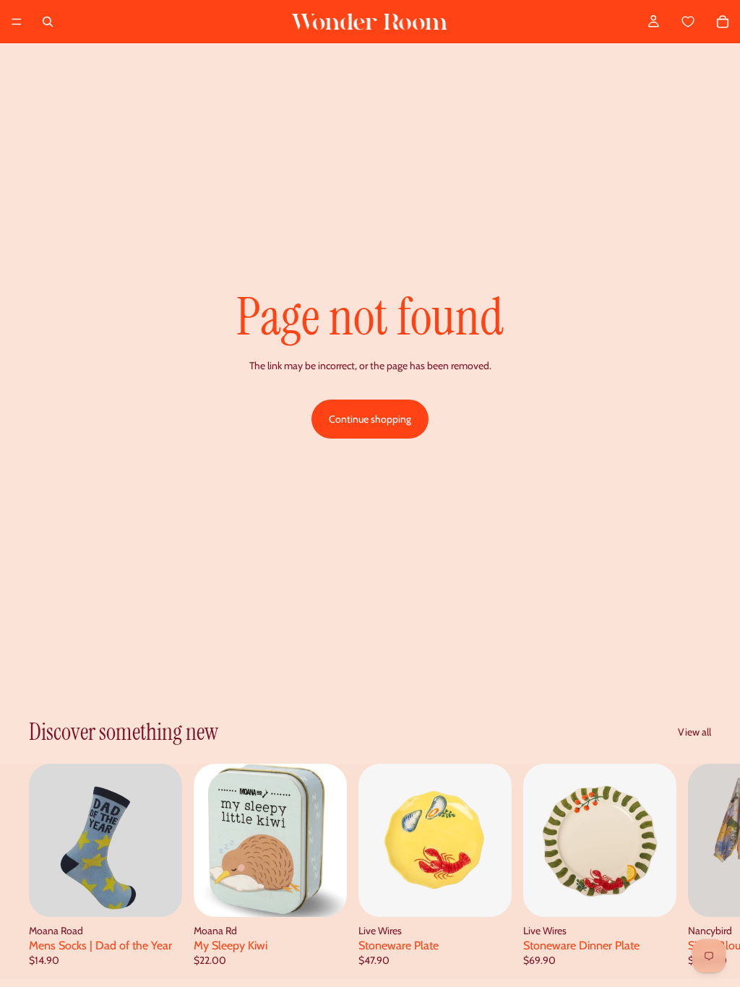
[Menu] (16, 21)
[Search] (48, 22)
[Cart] (704, 22)
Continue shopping (370, 419)
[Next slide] (695, 871)
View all (694, 731)
